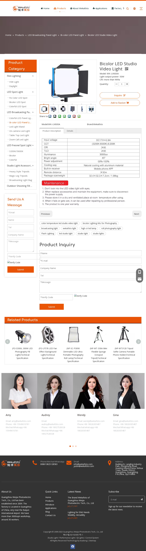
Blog (47, 511)
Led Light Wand (17, 126)
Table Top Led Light (19, 135)
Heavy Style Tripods (19, 171)
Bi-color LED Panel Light (21, 122)
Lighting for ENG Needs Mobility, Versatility (79, 513)
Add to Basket (118, 102)
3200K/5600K (16, 151)
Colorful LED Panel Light (21, 118)
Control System (92, 537)
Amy (8, 415)
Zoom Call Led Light (19, 139)
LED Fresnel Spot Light (19, 145)
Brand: (90, 124)
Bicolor (12, 155)
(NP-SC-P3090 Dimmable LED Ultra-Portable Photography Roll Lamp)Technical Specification (48, 355)
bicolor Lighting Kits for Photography (100, 223)
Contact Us (50, 515)
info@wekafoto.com (83, 464)
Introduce (49, 504)
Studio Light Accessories (20, 165)
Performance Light (67, 537)
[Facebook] (72, 546)
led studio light (66, 233)
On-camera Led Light (19, 130)
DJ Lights (80, 537)
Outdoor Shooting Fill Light (21, 185)
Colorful (13, 159)
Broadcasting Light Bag (20, 180)
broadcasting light (49, 228)
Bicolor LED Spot (17, 102)
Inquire (118, 95)
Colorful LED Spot (17, 106)
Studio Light (52, 537)
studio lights (98, 233)
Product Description (51, 130)
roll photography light (111, 228)
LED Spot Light (15, 91)
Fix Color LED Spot (18, 97)
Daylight (13, 86)
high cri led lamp (88, 228)
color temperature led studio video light (59, 223)
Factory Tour (120, 8)
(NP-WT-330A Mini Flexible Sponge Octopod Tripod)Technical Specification (73, 355)
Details (70, 130)
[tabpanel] (19, 407)
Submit (20, 269)
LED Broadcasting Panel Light (21, 112)
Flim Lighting (14, 76)
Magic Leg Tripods (18, 175)
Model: (45, 124)
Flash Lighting (47, 233)
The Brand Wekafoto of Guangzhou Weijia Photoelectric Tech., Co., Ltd (81, 500)
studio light (83, 233)
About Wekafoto (80, 8)
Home (46, 8)
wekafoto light (69, 228)
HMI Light (14, 81)
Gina (116, 415)
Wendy (81, 415)
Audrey (45, 415)
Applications (101, 8)
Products (61, 8)
